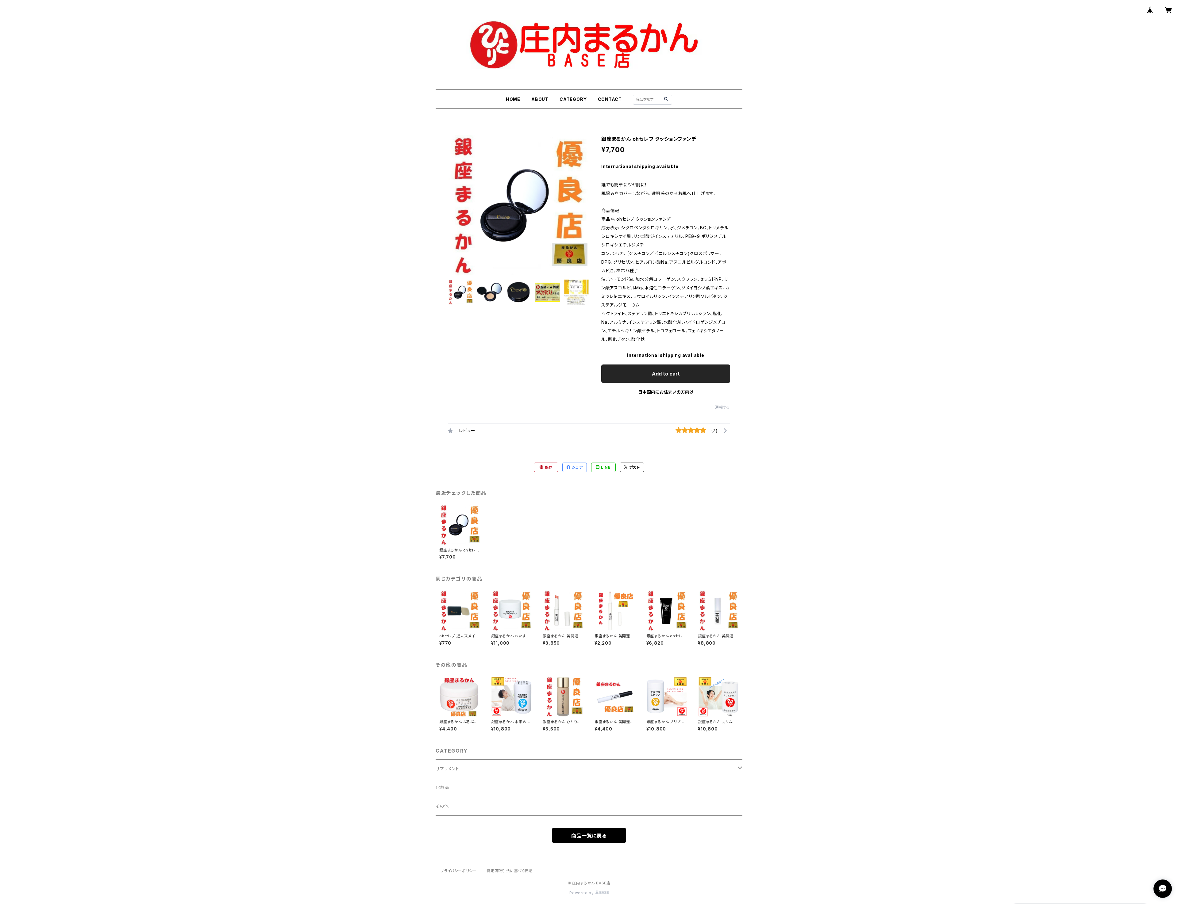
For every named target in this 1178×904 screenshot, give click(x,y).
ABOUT (540, 99)
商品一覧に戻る (589, 836)
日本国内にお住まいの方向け (665, 392)
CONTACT (610, 99)
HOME (513, 99)
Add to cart (666, 374)
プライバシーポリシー (459, 870)
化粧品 (442, 787)
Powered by (582, 893)
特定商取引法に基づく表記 (510, 870)
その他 (442, 806)
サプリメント (447, 768)
